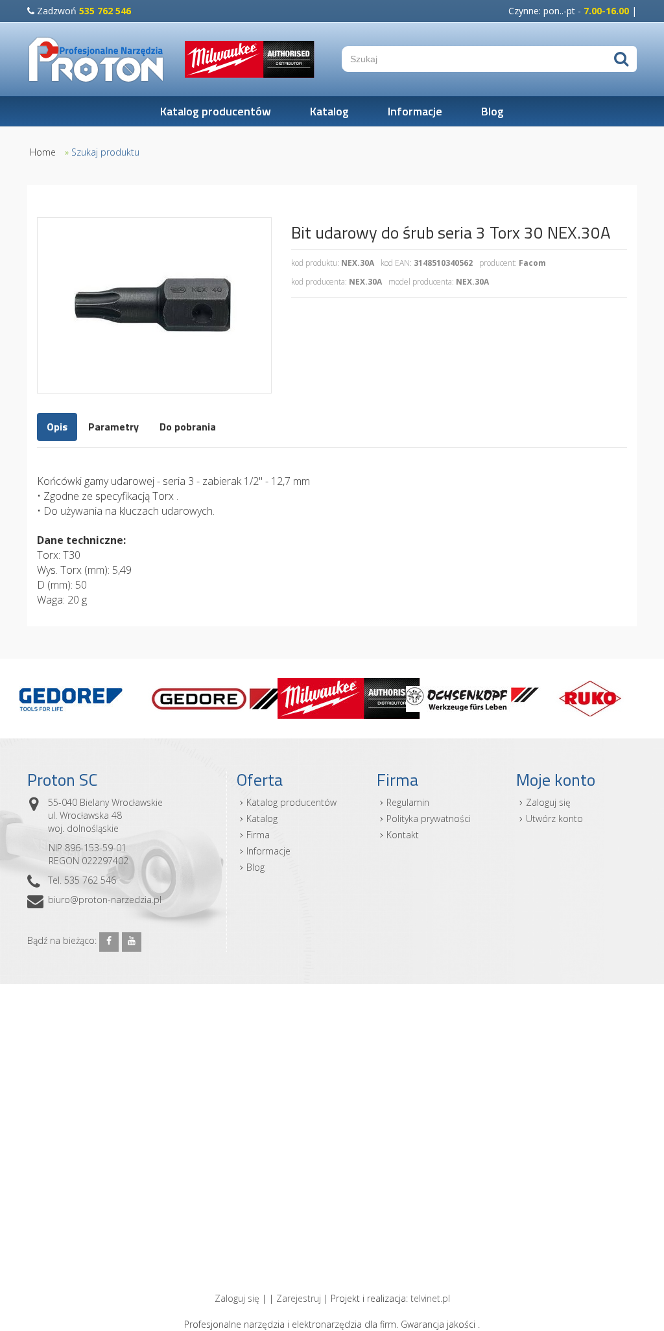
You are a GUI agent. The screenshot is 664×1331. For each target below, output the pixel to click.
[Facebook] (109, 942)
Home (43, 152)
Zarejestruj (298, 1298)
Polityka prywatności (428, 818)
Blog (492, 111)
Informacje (415, 111)
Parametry (113, 426)
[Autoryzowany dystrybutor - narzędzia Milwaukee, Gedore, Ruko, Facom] (96, 59)
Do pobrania (188, 426)
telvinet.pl (430, 1298)
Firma (258, 835)
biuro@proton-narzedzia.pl (104, 899)
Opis (57, 426)
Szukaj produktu (105, 152)
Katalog (329, 111)
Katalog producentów (215, 111)
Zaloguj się (548, 802)
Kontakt (402, 835)
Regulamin (407, 802)
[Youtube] (131, 942)
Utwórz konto (554, 818)
